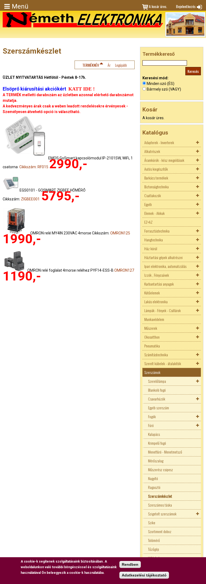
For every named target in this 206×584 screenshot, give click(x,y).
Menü (20, 6)
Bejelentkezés (186, 6)
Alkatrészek (152, 151)
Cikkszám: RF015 (33, 167)
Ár (109, 65)
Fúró (151, 425)
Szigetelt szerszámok (162, 513)
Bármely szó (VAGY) (164, 89)
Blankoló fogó (157, 390)
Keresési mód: (155, 78)
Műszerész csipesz (160, 469)
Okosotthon (152, 337)
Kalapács (154, 434)
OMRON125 (120, 233)
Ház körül (150, 248)
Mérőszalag (155, 460)
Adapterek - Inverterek (159, 142)
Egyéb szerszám (158, 407)
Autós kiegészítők (156, 169)
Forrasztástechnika (157, 231)
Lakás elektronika (156, 301)
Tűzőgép (153, 549)
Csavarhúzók (156, 399)
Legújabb (121, 65)
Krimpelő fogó (157, 443)
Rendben (130, 564)
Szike (151, 522)
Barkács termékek (156, 178)
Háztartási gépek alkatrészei (163, 257)
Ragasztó (154, 487)
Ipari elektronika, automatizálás (165, 266)
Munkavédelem (154, 319)
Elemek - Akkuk (154, 213)
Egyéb (148, 204)
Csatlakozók (152, 195)
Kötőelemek (152, 292)
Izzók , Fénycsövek (156, 275)
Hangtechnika (153, 239)
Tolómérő (154, 540)
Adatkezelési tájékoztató (144, 575)
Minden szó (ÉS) (160, 83)
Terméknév (90, 65)
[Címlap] (83, 19)
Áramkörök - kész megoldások (164, 160)
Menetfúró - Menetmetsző (165, 452)
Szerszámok (152, 372)
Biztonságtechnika (156, 186)
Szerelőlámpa (157, 381)
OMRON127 (124, 270)
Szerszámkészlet (160, 496)
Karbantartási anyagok (159, 284)
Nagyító (153, 478)
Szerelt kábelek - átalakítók (162, 363)
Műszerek (150, 328)
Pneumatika (152, 346)
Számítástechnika (156, 354)
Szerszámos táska (160, 505)
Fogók (152, 416)
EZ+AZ (148, 222)
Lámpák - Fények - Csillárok (162, 310)
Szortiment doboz (159, 531)
